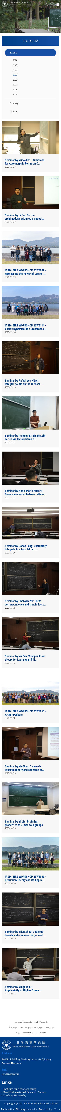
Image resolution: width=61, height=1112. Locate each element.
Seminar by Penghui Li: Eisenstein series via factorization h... (25, 437)
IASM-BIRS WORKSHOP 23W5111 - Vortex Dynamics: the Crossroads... (25, 327)
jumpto (43, 1032)
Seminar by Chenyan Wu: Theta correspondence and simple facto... (26, 602)
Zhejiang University (14, 1095)
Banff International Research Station (24, 1092)
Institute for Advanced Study (19, 1089)
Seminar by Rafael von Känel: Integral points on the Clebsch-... (24, 382)
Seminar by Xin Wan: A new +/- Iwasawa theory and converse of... (25, 768)
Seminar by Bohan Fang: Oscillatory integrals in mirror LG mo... (26, 547)
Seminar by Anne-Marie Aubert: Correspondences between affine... (25, 492)
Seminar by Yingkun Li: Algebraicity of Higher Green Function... (22, 988)
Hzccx (57, 1109)
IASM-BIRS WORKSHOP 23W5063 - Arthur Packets (25, 713)
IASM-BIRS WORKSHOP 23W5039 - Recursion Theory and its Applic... (25, 878)
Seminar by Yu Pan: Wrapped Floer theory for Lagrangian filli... (25, 657)
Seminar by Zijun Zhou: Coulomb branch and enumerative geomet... (25, 933)
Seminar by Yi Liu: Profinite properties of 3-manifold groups (24, 823)
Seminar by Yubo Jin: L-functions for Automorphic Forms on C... (24, 161)
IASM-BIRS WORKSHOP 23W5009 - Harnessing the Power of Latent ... (25, 272)
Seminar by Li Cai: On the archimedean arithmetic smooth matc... (23, 217)
